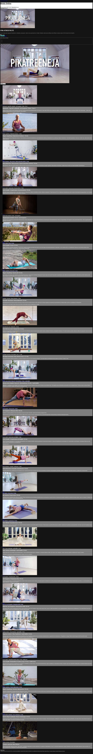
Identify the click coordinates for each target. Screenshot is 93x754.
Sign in (17, 7)
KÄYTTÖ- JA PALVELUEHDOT (14, 751)
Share (5, 35)
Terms (45, 751)
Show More (2, 750)
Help (43, 751)
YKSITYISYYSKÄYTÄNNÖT (26, 751)
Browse (2, 7)
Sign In (6, 8)
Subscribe (2, 35)
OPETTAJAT (9, 7)
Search (5, 7)
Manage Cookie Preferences (57, 751)
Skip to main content (3, 0)
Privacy (48, 751)
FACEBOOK (34, 751)
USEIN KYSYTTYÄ (4, 751)
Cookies (51, 751)
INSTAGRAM (39, 751)
